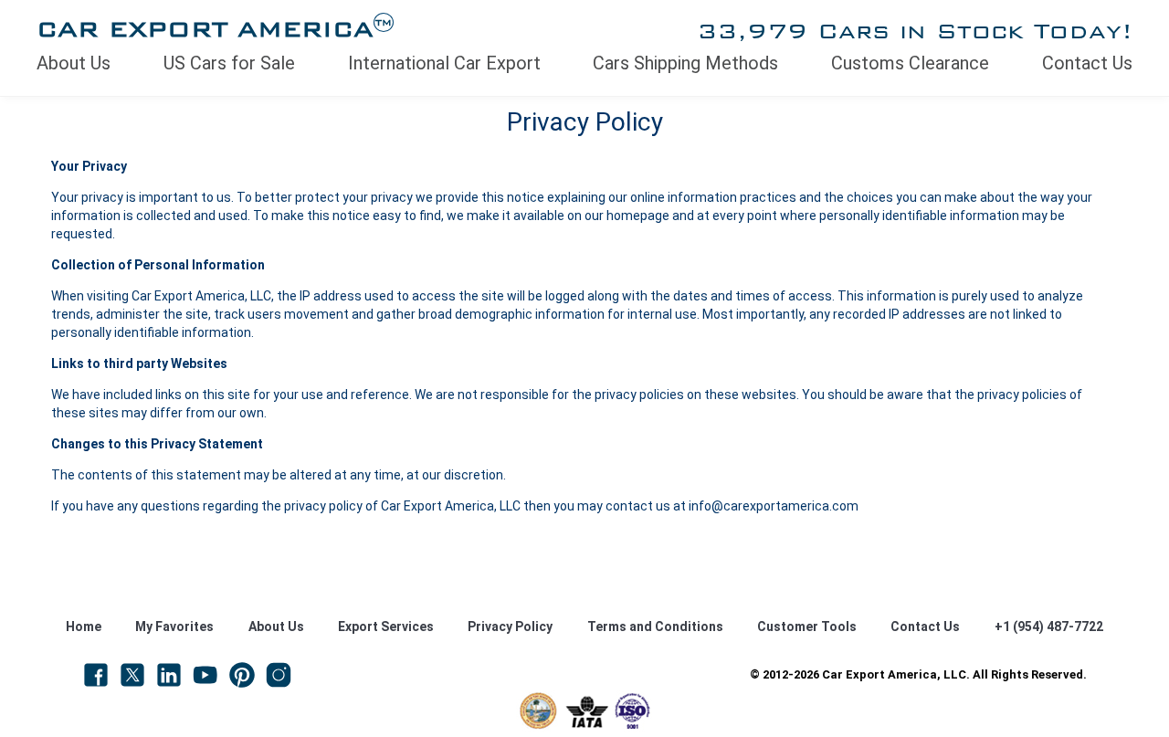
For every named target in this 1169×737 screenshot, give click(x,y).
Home (83, 626)
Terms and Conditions (655, 626)
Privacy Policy (510, 626)
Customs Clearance (910, 63)
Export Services (386, 626)
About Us (74, 63)
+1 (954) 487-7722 (1049, 626)
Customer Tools (807, 626)
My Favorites (174, 626)
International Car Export (444, 63)
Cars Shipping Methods (685, 63)
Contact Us (1087, 63)
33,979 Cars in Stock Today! (914, 30)
